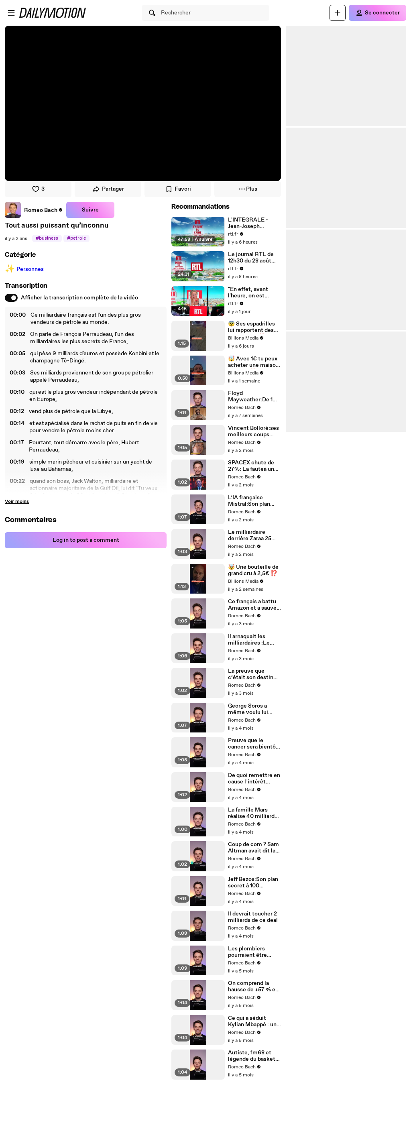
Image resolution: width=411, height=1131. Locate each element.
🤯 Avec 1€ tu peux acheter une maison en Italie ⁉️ (253, 362)
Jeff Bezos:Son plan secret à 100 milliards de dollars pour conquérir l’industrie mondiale (254, 882)
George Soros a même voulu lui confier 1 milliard (249, 709)
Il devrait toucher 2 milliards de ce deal (253, 917)
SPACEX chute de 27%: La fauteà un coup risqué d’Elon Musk (252, 466)
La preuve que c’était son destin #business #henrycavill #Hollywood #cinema (250, 674)
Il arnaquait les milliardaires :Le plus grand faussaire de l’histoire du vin (253, 639)
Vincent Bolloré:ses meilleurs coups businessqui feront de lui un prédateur (253, 431)
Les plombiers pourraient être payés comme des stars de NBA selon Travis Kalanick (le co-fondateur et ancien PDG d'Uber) (253, 952)
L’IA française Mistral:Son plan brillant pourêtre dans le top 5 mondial (249, 500)
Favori (183, 189)
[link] (34, 210)
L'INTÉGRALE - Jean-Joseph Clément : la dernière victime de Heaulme (253, 223)
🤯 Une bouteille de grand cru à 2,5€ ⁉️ (253, 570)
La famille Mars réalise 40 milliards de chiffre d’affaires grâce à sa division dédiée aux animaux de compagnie (253, 813)
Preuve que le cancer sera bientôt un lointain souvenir (253, 743)
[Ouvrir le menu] (11, 13)
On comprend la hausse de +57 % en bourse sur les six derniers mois (253, 986)
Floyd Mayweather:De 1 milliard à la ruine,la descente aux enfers (254, 396)
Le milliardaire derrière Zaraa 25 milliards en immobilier (249, 535)
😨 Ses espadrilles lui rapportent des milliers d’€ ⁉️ (251, 327)
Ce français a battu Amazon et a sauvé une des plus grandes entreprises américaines (253, 604)
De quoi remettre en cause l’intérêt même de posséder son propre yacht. (254, 778)
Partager (113, 189)
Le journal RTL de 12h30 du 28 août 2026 (251, 257)
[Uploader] (338, 13)
